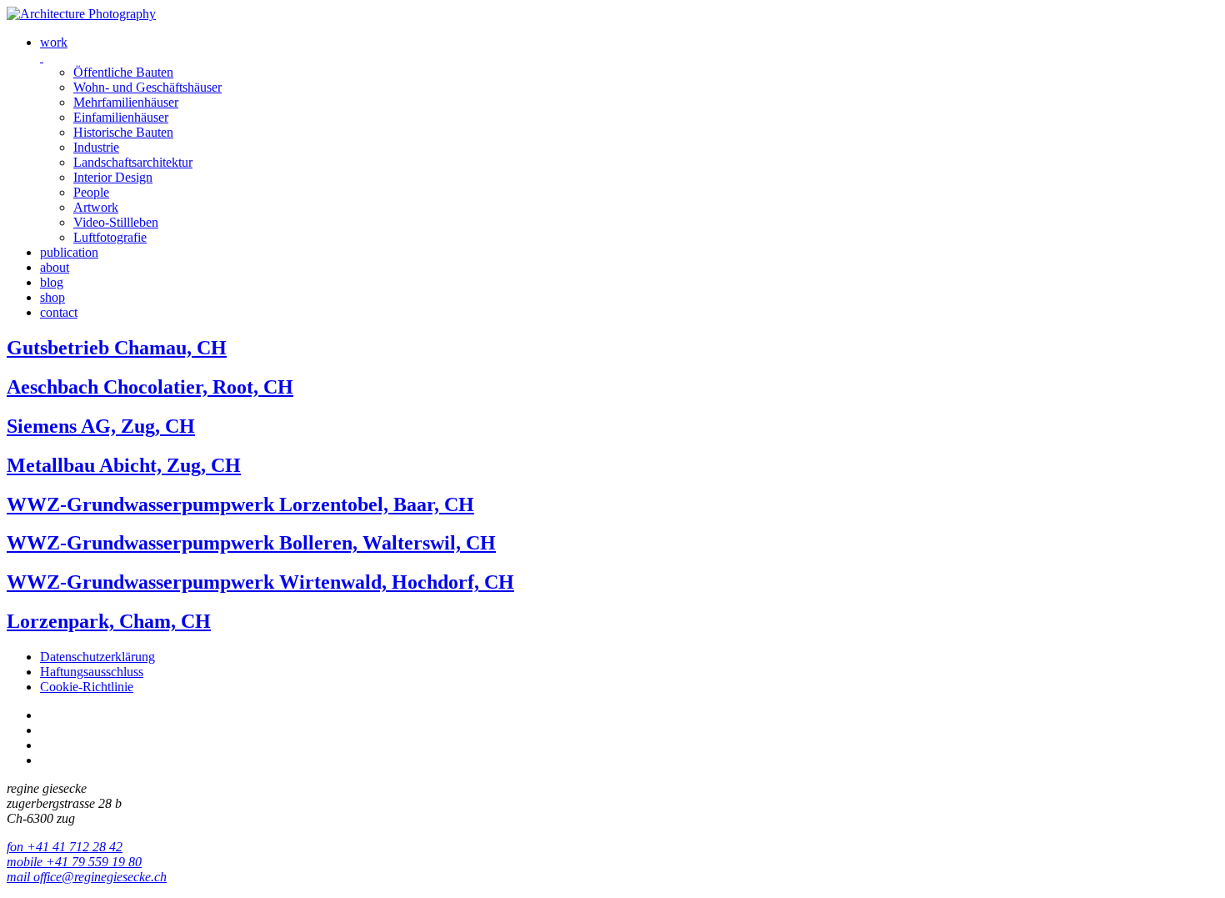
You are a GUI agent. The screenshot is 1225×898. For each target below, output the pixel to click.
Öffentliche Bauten (123, 72)
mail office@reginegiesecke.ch (87, 877)
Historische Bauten (123, 132)
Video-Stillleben (115, 222)
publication (69, 252)
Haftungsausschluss (91, 672)
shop (52, 297)
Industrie (96, 147)
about (54, 267)
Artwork (95, 207)
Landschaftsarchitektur (132, 162)
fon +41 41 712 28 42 (64, 847)
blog (51, 282)
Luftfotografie (110, 237)
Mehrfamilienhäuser (125, 102)
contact (59, 312)
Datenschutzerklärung (97, 657)
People (91, 192)
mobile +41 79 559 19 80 (74, 862)
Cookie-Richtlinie (86, 687)
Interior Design (112, 177)
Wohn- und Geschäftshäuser (147, 87)
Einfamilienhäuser (120, 117)
